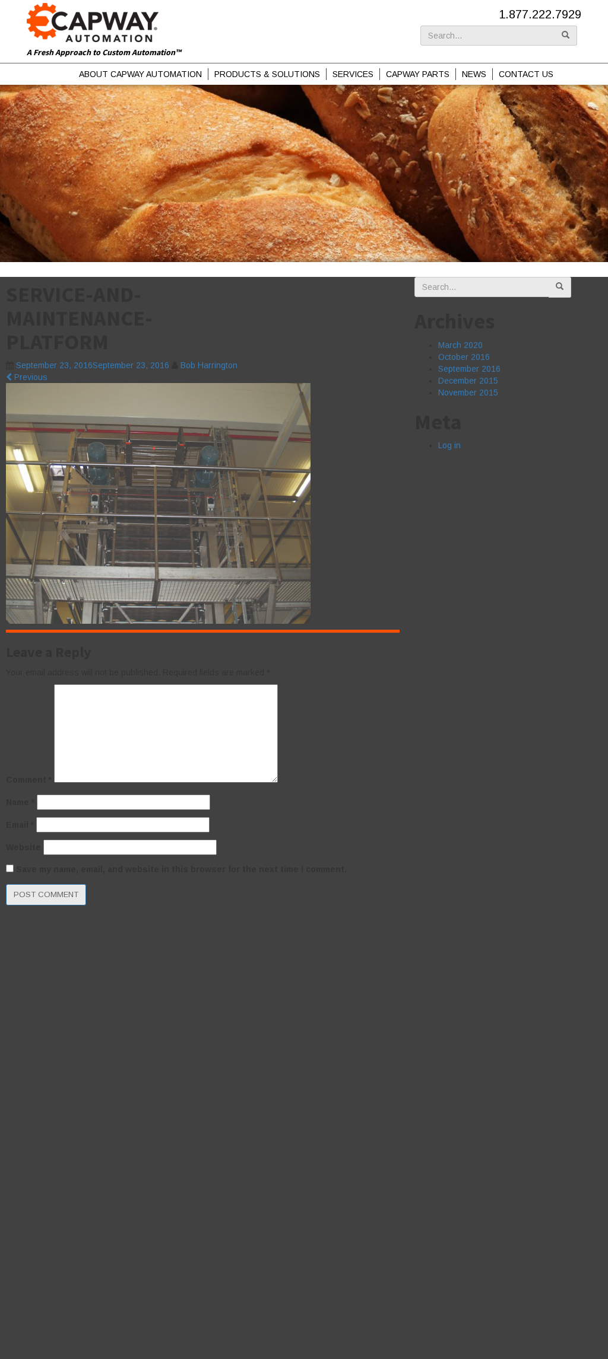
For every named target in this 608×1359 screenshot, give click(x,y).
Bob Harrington (209, 365)
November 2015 (468, 392)
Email (20, 825)
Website (23, 847)
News (474, 74)
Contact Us (526, 74)
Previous (30, 377)
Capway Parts (417, 74)
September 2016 (469, 369)
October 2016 (464, 357)
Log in (449, 445)
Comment (29, 779)
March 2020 (460, 345)
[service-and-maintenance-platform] (158, 503)
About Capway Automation (140, 74)
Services (352, 74)
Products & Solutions (267, 74)
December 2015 (468, 380)
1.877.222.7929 (540, 14)
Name (20, 802)
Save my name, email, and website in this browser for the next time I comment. (181, 869)
